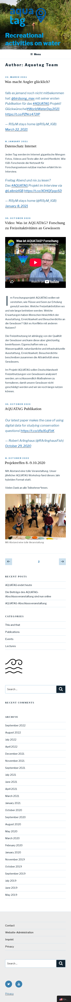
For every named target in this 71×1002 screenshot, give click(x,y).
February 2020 (14, 845)
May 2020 (11, 831)
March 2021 (12, 796)
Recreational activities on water (32, 39)
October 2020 (13, 810)
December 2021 (14, 753)
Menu (37, 54)
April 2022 (11, 746)
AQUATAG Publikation (23, 409)
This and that (12, 624)
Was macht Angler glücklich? (27, 82)
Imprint (9, 939)
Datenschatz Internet (20, 146)
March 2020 (12, 838)
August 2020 (13, 824)
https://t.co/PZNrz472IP (22, 114)
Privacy (9, 946)
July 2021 (10, 774)
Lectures (10, 646)
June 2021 (11, 781)
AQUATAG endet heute (18, 585)
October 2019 (13, 866)
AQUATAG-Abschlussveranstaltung (26, 603)
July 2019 (10, 880)
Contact (10, 925)
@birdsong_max (23, 98)
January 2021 (13, 803)
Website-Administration (19, 932)
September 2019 (15, 873)
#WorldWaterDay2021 (43, 109)
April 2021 (11, 789)
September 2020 (15, 817)
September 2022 (15, 725)
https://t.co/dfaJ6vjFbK (37, 431)
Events (9, 639)
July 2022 (10, 739)
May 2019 (11, 894)
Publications (12, 632)
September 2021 (15, 767)
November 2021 (15, 760)
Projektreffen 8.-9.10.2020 (25, 463)
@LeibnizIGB (14, 191)
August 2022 (13, 732)
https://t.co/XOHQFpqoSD (43, 191)
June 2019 (11, 887)
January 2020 (13, 852)
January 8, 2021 (16, 206)
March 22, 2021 (16, 129)
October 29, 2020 (18, 446)
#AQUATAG (41, 103)
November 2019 (15, 859)
